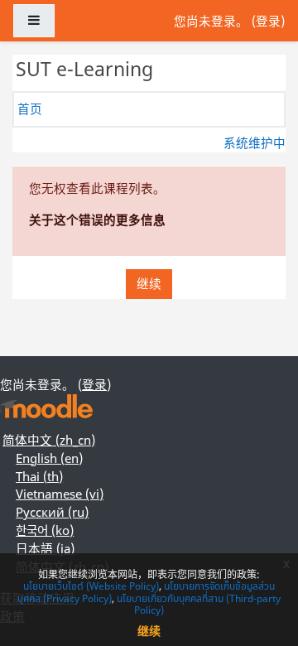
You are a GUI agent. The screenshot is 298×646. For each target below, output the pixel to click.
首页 (29, 108)
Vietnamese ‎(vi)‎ (59, 493)
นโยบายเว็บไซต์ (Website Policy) (91, 586)
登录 (268, 20)
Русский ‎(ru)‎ (52, 512)
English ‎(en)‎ (49, 458)
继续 (149, 283)
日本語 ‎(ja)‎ (45, 548)
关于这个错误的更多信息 (97, 219)
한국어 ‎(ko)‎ (45, 530)
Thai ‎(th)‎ (39, 476)
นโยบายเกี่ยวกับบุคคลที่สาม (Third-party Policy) (199, 604)
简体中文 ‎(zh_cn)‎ (48, 439)
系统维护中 (254, 142)
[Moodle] (46, 406)
